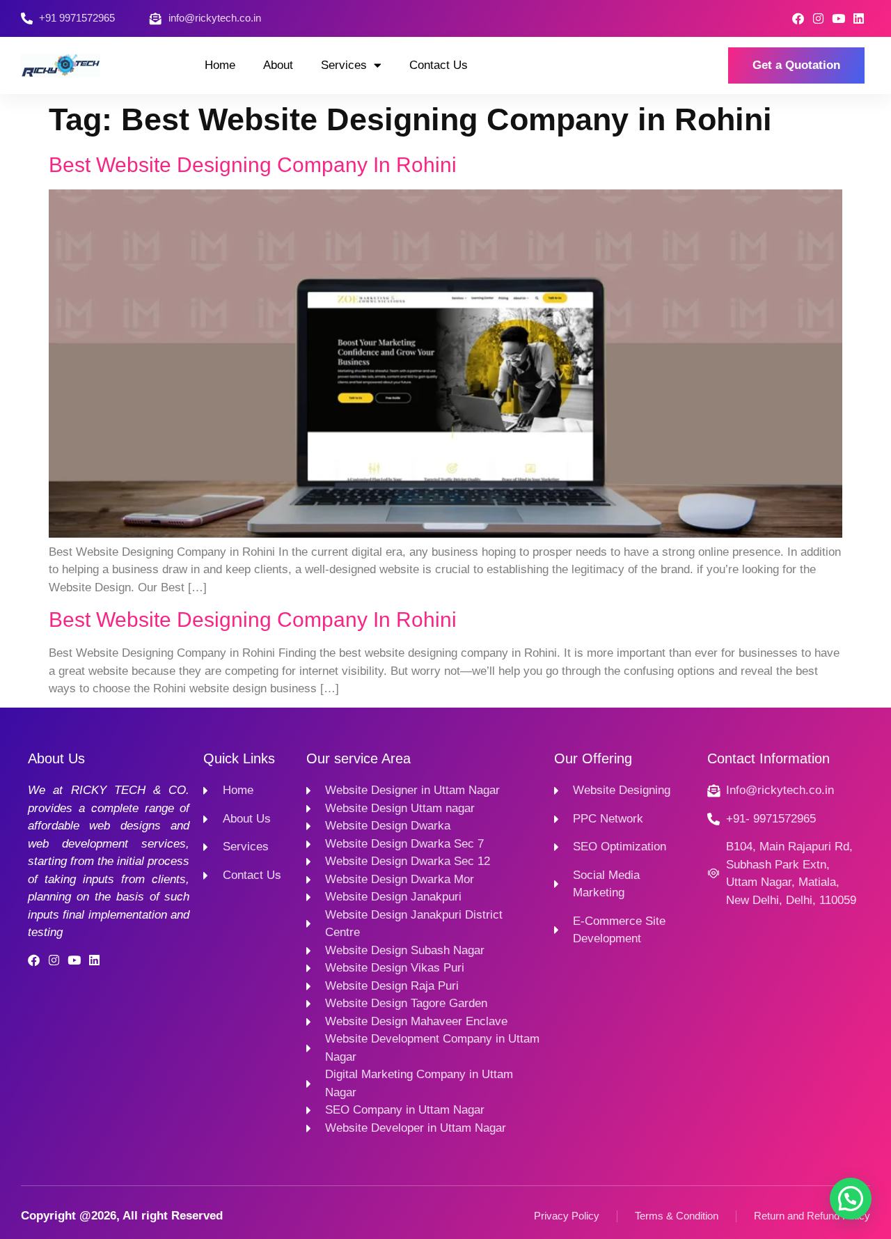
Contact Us (438, 65)
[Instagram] (818, 18)
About (278, 65)
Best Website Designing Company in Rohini (253, 164)
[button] (851, 1198)
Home (220, 65)
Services (344, 65)
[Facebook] (798, 18)
